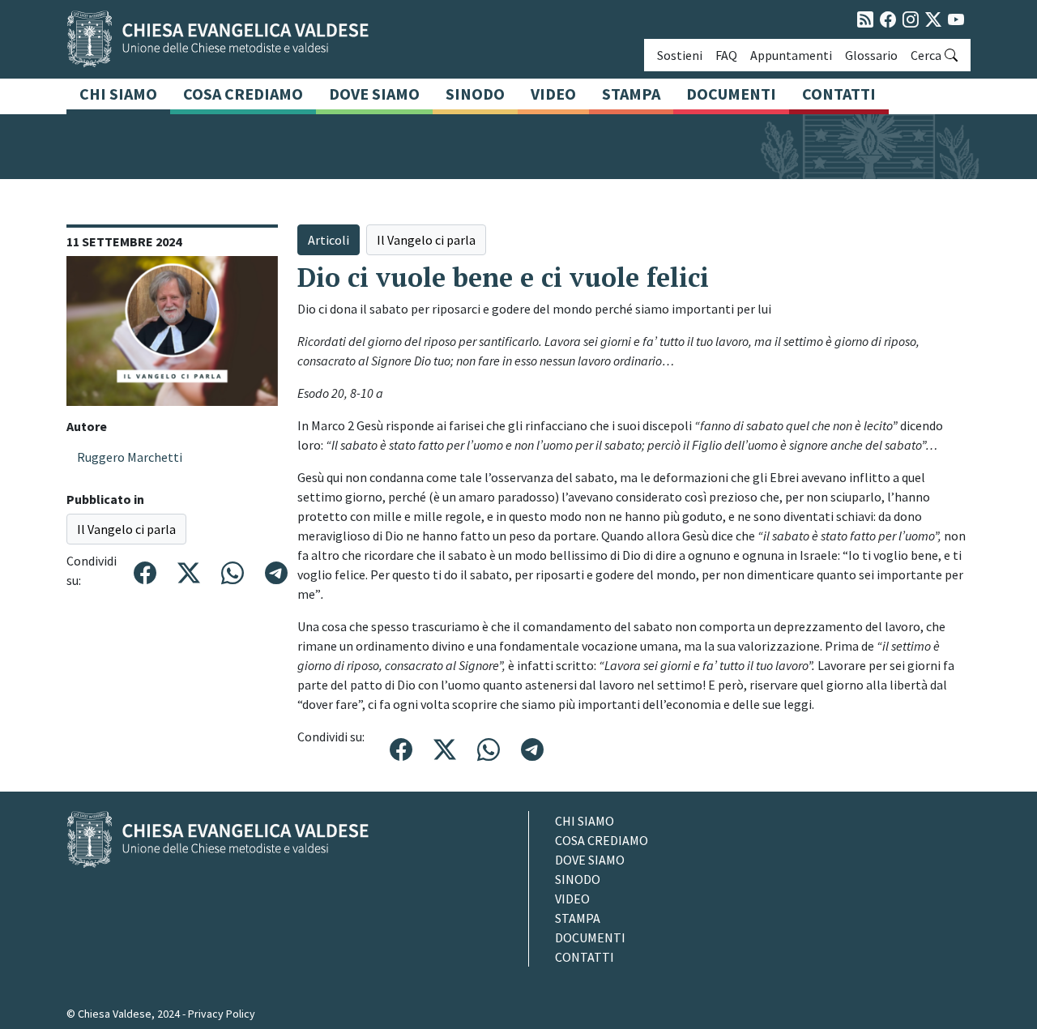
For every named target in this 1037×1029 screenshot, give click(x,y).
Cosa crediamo (243, 93)
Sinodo (475, 93)
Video (553, 93)
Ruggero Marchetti (129, 457)
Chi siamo (118, 93)
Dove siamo (374, 93)
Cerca (926, 55)
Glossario (871, 55)
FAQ (726, 55)
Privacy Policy (221, 1013)
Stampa (631, 93)
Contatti (839, 93)
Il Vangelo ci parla (126, 529)
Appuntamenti (791, 55)
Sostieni (679, 55)
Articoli (328, 240)
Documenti (731, 93)
